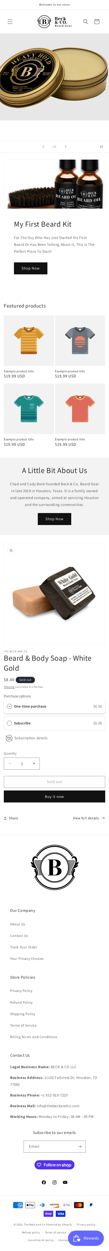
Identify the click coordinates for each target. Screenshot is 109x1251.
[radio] (9, 706)
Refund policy (31, 1232)
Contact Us (19, 935)
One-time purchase (30, 706)
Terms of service (55, 1232)
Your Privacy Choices (27, 958)
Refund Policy (21, 1002)
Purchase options (17, 696)
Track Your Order (24, 947)
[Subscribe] (79, 1147)
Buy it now (54, 796)
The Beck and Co (34, 1224)
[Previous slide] (43, 146)
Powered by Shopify (59, 1224)
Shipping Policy (22, 1014)
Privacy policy (86, 1224)
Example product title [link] (19, 371)
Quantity (10, 753)
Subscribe (22, 723)
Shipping (9, 686)
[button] (10, 21)
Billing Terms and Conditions (34, 1037)
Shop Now (31, 268)
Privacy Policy (21, 990)
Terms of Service (23, 1025)
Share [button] (13, 818)
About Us (17, 924)
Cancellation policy (41, 1240)
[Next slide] (65, 146)
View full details (86, 818)
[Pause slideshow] (103, 146)
